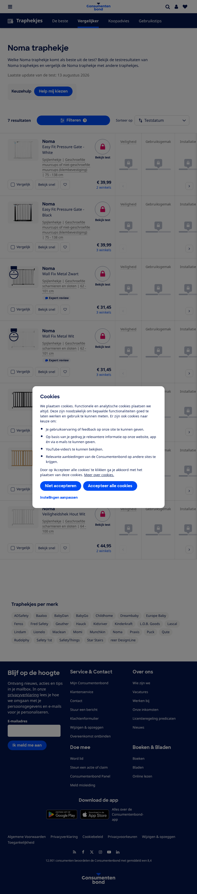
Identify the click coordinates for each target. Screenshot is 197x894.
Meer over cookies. (99, 475)
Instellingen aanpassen (59, 497)
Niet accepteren (60, 485)
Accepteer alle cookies (110, 485)
